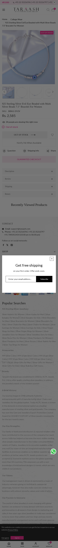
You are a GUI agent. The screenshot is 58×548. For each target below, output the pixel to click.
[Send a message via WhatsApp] (53, 451)
